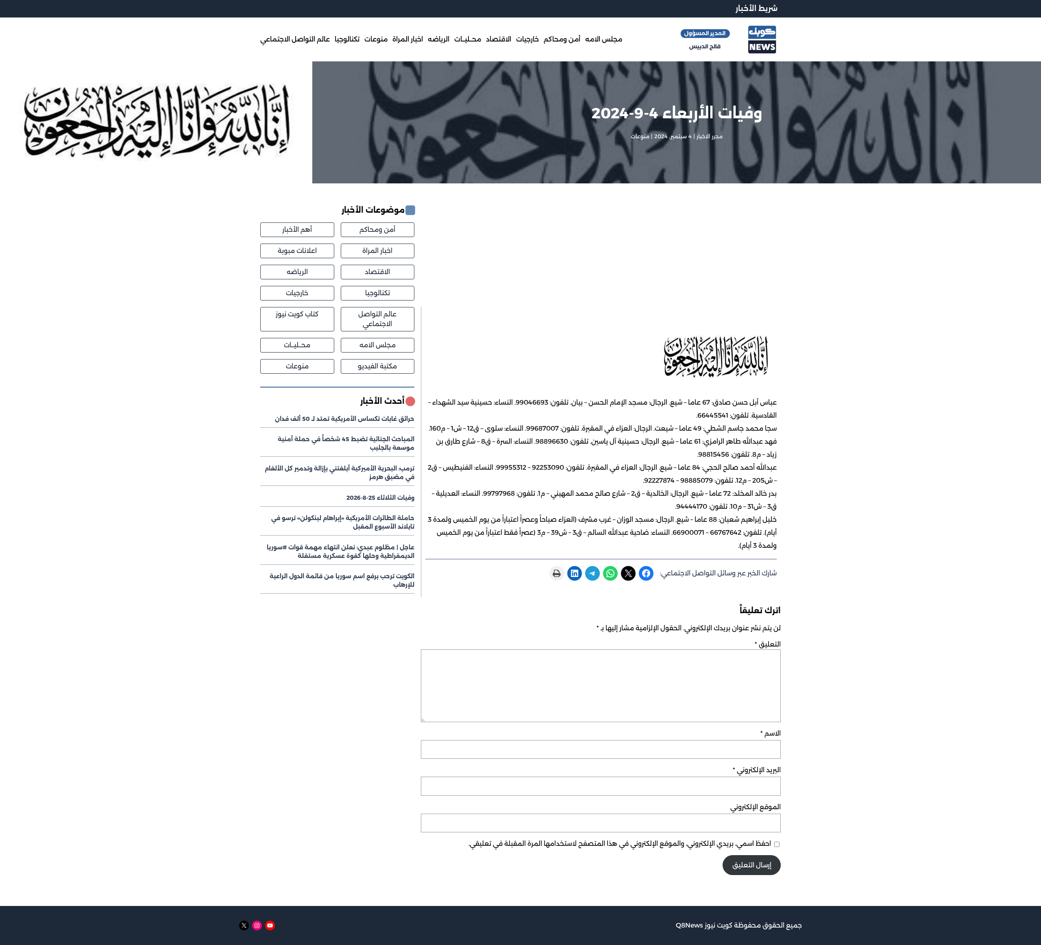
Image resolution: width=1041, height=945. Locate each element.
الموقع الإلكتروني (755, 807)
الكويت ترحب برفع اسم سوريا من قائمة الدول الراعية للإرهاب (342, 580)
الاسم (770, 733)
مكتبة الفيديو (377, 366)
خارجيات (297, 293)
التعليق (768, 644)
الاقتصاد (377, 272)
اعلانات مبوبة (297, 251)
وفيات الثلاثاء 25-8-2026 (380, 497)
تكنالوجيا (377, 293)
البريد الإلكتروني (757, 770)
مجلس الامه (377, 345)
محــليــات (297, 345)
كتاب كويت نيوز (297, 314)
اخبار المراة (377, 251)
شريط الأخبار (756, 8)
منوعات (640, 136)
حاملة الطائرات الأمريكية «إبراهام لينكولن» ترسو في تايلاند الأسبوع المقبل (342, 522)
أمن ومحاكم (377, 229)
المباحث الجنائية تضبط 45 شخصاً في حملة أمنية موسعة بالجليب (346, 443)
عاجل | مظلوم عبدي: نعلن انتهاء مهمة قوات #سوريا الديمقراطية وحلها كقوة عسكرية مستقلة (340, 552)
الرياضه (297, 272)
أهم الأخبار (297, 229)
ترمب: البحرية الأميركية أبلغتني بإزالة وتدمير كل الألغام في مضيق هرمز (339, 473)
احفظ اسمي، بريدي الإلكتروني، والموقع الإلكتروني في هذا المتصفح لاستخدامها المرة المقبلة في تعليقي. (619, 843)
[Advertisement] (601, 256)
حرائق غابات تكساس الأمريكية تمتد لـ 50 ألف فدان (344, 418)
